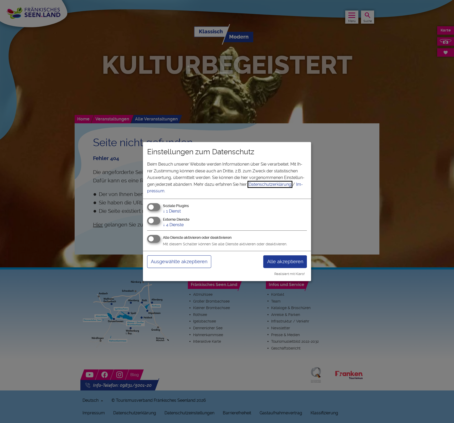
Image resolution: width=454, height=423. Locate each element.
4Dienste (173, 224)
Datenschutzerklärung (270, 184)
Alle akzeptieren (285, 261)
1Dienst (172, 211)
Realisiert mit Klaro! (289, 274)
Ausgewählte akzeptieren (179, 261)
